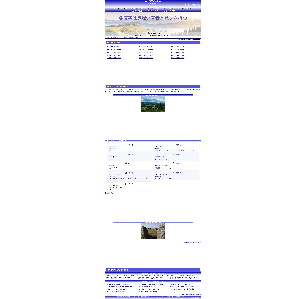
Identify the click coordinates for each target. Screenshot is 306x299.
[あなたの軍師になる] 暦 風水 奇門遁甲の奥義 (119, 286)
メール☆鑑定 (143, 284)
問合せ (187, 296)
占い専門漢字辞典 (153, 1)
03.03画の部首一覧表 (114, 55)
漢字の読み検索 (169, 8)
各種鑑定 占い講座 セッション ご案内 (180, 284)
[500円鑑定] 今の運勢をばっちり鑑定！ (117, 284)
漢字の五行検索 (153, 11)
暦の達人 (141, 289)
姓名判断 (119, 296)
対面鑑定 (161, 284)
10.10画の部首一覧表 (177, 47)
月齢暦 (153, 289)
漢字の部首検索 (185, 8)
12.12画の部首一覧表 (177, 52)
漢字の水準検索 (136, 11)
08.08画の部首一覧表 (146, 55)
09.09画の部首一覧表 (146, 58)
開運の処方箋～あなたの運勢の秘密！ (152, 278)
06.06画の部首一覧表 (146, 49)
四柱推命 (125, 296)
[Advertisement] (153, 72)
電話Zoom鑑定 (153, 284)
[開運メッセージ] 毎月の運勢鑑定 (115, 289)
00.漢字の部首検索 (113, 47)
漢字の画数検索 (153, 8)
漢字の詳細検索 (136, 8)
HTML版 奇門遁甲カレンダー (146, 286)
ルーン (153, 296)
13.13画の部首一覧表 (177, 55)
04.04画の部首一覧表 (114, 58)
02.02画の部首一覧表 (114, 52)
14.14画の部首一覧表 (177, 58)
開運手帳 (142, 296)
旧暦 (158, 289)
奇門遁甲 (136, 296)
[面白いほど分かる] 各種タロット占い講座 (182, 286)
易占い (131, 296)
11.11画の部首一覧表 (177, 49)
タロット (148, 296)
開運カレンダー (143, 291)
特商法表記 (181, 296)
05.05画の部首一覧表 (146, 47)
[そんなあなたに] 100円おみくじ (115, 291)
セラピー (158, 296)
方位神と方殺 (153, 291)
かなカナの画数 (169, 11)
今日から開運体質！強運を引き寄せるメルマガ (186, 278)
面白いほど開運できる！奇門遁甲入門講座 (182, 289)
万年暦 (148, 289)
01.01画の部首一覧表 (114, 49)
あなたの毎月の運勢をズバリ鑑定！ (120, 278)
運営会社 (174, 296)
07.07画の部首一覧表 (146, 52)
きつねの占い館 (166, 296)
